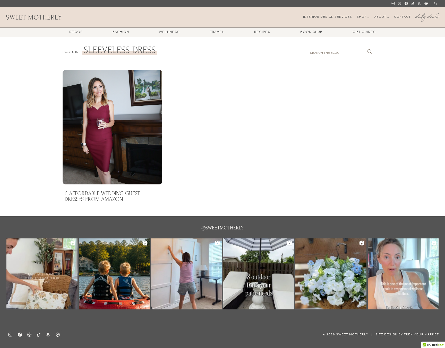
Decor (76, 32)
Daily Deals (427, 15)
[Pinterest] (399, 3)
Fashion (121, 32)
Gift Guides (364, 32)
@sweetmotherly (222, 228)
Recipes (262, 32)
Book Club (311, 32)
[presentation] (112, 127)
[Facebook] (406, 3)
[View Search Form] (435, 3)
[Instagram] (393, 3)
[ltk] (426, 3)
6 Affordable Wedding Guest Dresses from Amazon (102, 196)
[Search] (369, 53)
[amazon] (48, 335)
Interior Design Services (327, 17)
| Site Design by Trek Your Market (404, 334)
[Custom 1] (419, 3)
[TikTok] (412, 3)
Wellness (169, 32)
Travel (217, 32)
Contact (402, 17)
